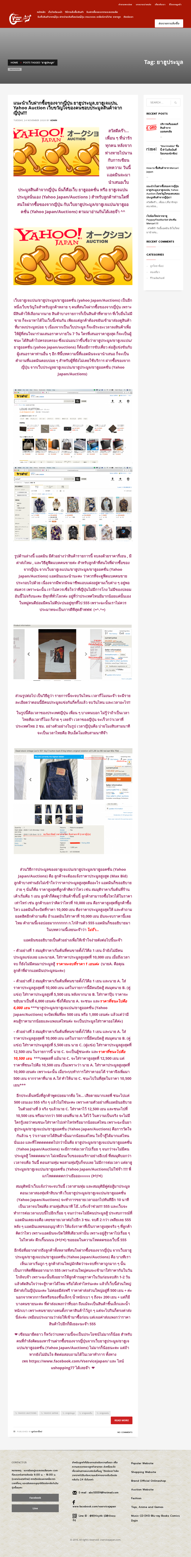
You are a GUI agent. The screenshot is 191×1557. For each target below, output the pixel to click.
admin (53, 120)
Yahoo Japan (51, 1413)
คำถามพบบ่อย (125, 4)
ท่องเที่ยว (155, 272)
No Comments (125, 1432)
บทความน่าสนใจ (143, 4)
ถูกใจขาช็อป (36, 1431)
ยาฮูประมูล (70, 1413)
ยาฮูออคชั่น (87, 1413)
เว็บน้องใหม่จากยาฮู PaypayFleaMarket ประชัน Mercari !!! (161, 219)
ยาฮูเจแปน (104, 1413)
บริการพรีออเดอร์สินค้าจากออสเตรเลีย (169, 127)
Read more (122, 1420)
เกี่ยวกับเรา (160, 4)
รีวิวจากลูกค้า (175, 4)
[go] (175, 103)
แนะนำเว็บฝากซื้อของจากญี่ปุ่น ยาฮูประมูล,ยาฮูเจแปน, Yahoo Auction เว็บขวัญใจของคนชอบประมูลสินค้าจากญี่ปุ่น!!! (67, 108)
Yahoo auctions (27, 1413)
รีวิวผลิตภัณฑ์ (157, 278)
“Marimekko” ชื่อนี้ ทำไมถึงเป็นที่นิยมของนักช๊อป (169, 149)
